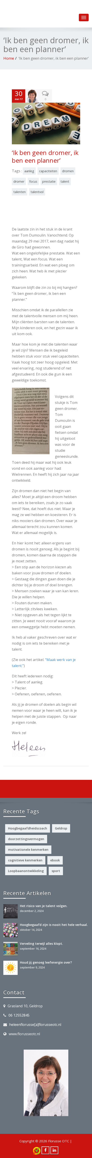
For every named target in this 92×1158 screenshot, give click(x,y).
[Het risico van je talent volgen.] (11, 911)
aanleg (29, 171)
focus (33, 181)
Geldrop (61, 828)
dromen (68, 171)
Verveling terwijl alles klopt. (41, 943)
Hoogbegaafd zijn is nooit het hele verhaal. (54, 925)
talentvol (37, 192)
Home (8, 58)
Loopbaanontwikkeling (26, 871)
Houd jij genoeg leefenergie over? (46, 962)
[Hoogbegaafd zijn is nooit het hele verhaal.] (11, 930)
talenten (19, 192)
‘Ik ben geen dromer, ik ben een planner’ (45, 156)
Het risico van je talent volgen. (43, 906)
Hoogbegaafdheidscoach (27, 828)
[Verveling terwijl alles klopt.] (11, 949)
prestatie (49, 181)
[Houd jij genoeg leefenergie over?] (11, 968)
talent (65, 181)
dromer (18, 181)
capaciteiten (48, 171)
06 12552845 (18, 1015)
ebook (55, 860)
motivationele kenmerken (28, 849)
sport (56, 871)
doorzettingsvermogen (26, 839)
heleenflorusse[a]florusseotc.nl (35, 1024)
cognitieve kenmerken (25, 860)
